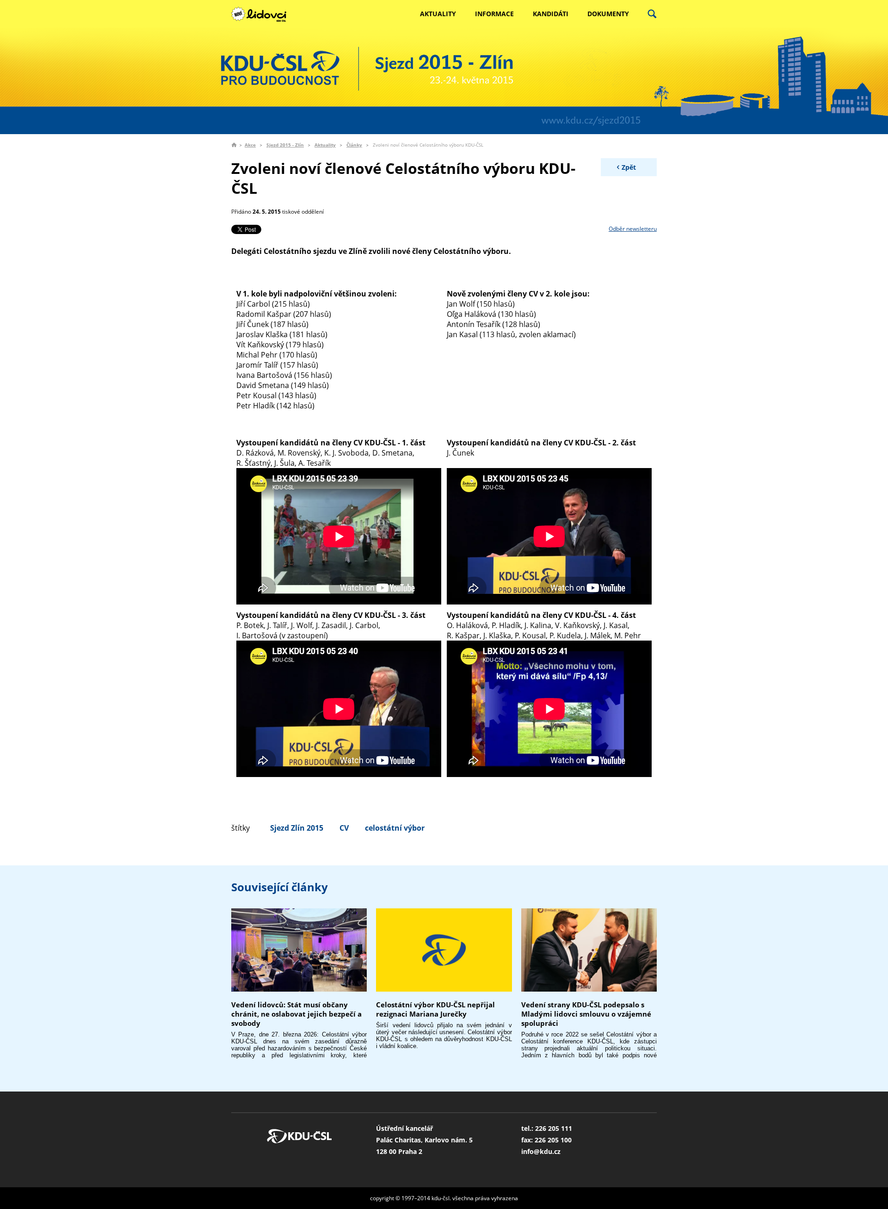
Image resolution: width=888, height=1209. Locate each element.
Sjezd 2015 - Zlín (285, 145)
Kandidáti (550, 13)
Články (354, 145)
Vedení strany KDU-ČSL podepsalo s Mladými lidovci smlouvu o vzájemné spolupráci (586, 1014)
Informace (494, 13)
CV (344, 828)
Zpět (629, 167)
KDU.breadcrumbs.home (234, 144)
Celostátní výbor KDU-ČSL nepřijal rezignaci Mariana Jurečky (435, 1009)
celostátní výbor (395, 828)
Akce (250, 145)
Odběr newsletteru (633, 229)
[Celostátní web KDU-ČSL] (263, 14)
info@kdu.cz (541, 1151)
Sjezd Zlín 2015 (296, 828)
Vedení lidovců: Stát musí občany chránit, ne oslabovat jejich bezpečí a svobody (296, 1014)
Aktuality (438, 13)
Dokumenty (608, 13)
